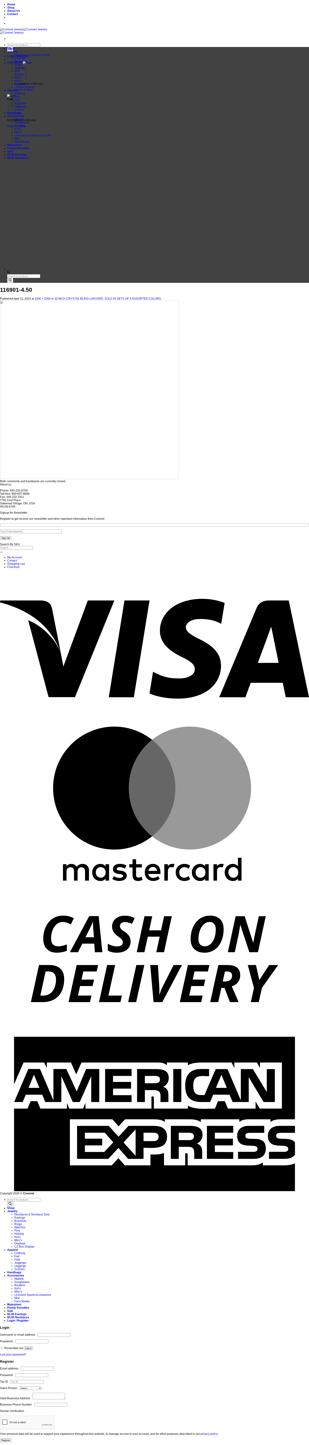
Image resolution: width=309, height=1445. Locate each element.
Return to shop (23, 89)
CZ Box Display (24, 87)
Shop (10, 7)
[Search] (10, 280)
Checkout (13, 566)
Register (5, 1440)
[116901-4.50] (89, 478)
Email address (10, 1368)
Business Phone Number (17, 1404)
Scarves (19, 1269)
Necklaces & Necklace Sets (32, 54)
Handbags (14, 1272)
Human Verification (13, 1410)
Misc (17, 138)
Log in (28, 1348)
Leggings (20, 106)
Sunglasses (21, 122)
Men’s (18, 80)
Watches (19, 1227)
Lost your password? (13, 1354)
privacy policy (209, 1433)
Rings (18, 1224)
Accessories (15, 116)
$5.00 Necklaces (18, 157)
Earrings (19, 58)
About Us (13, 10)
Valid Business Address (16, 1398)
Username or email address (18, 1334)
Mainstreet (14, 145)
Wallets (19, 119)
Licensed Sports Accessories (32, 135)
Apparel (12, 90)
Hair (17, 96)
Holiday (19, 1233)
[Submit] (1, 552)
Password (7, 1341)
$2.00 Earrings (17, 154)
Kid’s (17, 128)
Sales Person (10, 1388)
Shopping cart (16, 563)
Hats (17, 99)
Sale (10, 151)
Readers (19, 125)
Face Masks (22, 141)
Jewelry (12, 51)
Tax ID (5, 1381)
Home (11, 4)
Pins (17, 1230)
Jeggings (20, 103)
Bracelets (20, 61)
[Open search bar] (8, 272)
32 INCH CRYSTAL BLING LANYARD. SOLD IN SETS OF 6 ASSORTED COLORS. (108, 298)
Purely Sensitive (18, 148)
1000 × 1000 (43, 298)
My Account (14, 557)
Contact (12, 14)
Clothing (19, 93)
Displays (19, 83)
